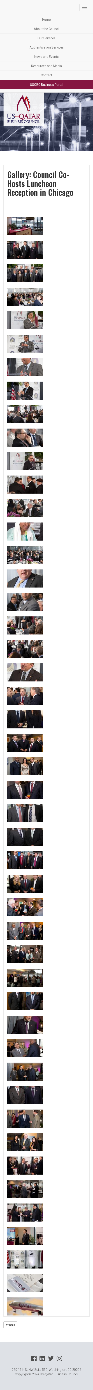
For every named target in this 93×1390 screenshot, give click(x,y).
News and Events (46, 56)
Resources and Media (46, 66)
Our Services (46, 38)
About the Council (46, 29)
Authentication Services (47, 47)
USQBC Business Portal (46, 84)
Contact (46, 75)
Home (46, 19)
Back (12, 1325)
